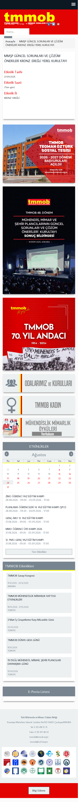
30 (70, 482)
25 (18, 482)
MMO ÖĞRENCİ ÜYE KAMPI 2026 (24, 529)
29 (59, 482)
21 (49, 478)
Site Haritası (9, 24)
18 (18, 478)
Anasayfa (10, 41)
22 (59, 478)
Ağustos (39, 454)
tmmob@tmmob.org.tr (39, 737)
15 (59, 474)
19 (28, 478)
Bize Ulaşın (28, 24)
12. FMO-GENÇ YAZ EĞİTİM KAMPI (25, 540)
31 (8, 487)
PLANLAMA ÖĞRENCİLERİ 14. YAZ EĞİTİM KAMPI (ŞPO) (36, 507)
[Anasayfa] (29, 18)
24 (8, 482)
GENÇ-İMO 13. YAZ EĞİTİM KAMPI (24, 518)
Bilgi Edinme (38, 790)
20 (39, 478)
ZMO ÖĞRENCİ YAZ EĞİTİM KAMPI (25, 496)
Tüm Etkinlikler (39, 551)
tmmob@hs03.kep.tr (39, 741)
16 (70, 474)
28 (49, 482)
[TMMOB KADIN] (39, 405)
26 (29, 482)
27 (39, 482)
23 (70, 478)
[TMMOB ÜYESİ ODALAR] (39, 383)
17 (8, 478)
